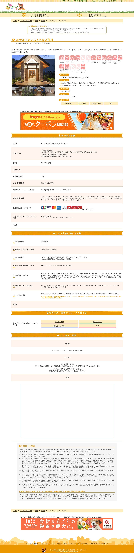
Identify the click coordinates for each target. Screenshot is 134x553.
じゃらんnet (68, 103)
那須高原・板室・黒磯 (42, 43)
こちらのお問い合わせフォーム (93, 496)
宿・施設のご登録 (83, 543)
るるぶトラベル (96, 103)
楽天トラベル (82, 103)
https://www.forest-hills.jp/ (69, 97)
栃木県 (43, 21)
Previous (15, 91)
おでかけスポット (95, 15)
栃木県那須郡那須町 (22, 43)
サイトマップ (46, 543)
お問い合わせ (93, 543)
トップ (15, 21)
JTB (110, 103)
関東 (36, 21)
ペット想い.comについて (70, 32)
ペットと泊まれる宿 (39, 15)
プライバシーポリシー (69, 543)
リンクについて (103, 543)
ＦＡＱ (53, 543)
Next (51, 91)
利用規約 (59, 543)
